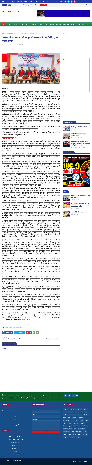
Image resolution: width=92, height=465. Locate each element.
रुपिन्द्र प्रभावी (6, 45)
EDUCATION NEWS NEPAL (17, 460)
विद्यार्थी (85, 426)
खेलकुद (86, 412)
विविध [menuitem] (72, 24)
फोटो (77, 420)
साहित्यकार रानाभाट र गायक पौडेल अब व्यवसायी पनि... (79, 127)
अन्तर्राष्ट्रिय (65, 409)
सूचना (61, 1)
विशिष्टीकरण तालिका (67, 429)
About (8, 1)
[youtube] (75, 1)
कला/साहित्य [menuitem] (66, 24)
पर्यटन (69, 417)
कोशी (81, 412)
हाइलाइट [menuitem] (15, 24)
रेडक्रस (64, 426)
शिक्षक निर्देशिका (81, 429)
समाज (7, 33)
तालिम (75, 415)
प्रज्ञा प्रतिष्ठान (66, 420)
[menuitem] (4, 24)
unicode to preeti (44, 1)
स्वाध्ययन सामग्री (71, 437)
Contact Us (86, 461)
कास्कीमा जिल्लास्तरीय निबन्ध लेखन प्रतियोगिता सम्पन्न (78, 134)
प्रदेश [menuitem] (8, 24)
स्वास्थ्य (78, 437)
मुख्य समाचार (75, 423)
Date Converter (54, 1)
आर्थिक (79, 409)
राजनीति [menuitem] (52, 24)
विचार (81, 426)
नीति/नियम (19, 1)
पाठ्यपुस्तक (81, 417)
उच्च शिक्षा (85, 409)
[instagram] (72, 1)
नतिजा (80, 415)
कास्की (77, 412)
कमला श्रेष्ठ (15, 419)
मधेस (64, 423)
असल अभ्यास (73, 409)
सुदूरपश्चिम (85, 434)
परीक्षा (64, 417)
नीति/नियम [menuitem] (34, 24)
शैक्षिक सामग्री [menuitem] (81, 24)
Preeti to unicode (33, 1)
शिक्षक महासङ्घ (66, 431)
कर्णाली (64, 412)
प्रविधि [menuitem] (40, 24)
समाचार (17, 327)
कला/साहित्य (70, 412)
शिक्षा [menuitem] (22, 24)
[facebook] (65, 1)
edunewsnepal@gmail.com (15, 454)
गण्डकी (7, 327)
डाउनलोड (25, 1)
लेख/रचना (76, 426)
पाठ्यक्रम (74, 417)
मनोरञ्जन (69, 423)
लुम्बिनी (70, 426)
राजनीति (82, 423)
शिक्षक (10, 327)
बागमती (82, 420)
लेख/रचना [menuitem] (58, 24)
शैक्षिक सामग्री (78, 431)
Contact (14, 1)
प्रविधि (73, 420)
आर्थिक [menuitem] (46, 24)
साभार (79, 434)
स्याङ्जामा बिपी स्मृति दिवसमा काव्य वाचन (79, 212)
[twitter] (68, 1)
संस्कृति (74, 434)
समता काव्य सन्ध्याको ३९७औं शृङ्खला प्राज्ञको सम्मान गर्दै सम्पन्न (25, 5)
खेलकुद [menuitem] (27, 24)
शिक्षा (14, 327)
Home (3, 1)
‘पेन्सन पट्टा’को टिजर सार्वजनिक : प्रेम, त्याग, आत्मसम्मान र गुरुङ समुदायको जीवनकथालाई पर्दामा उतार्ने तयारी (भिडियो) (80, 205)
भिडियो (87, 420)
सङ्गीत (85, 431)
